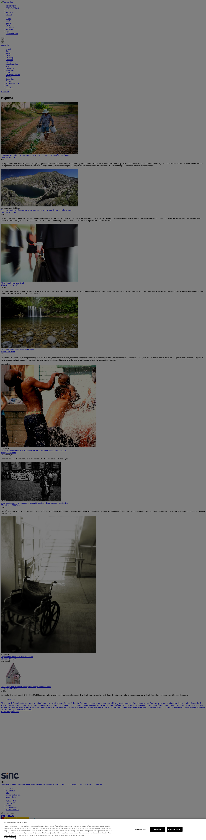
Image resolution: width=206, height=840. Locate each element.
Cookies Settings (140, 829)
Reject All (157, 829)
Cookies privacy (9, 837)
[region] (103, 829)
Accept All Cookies (174, 829)
